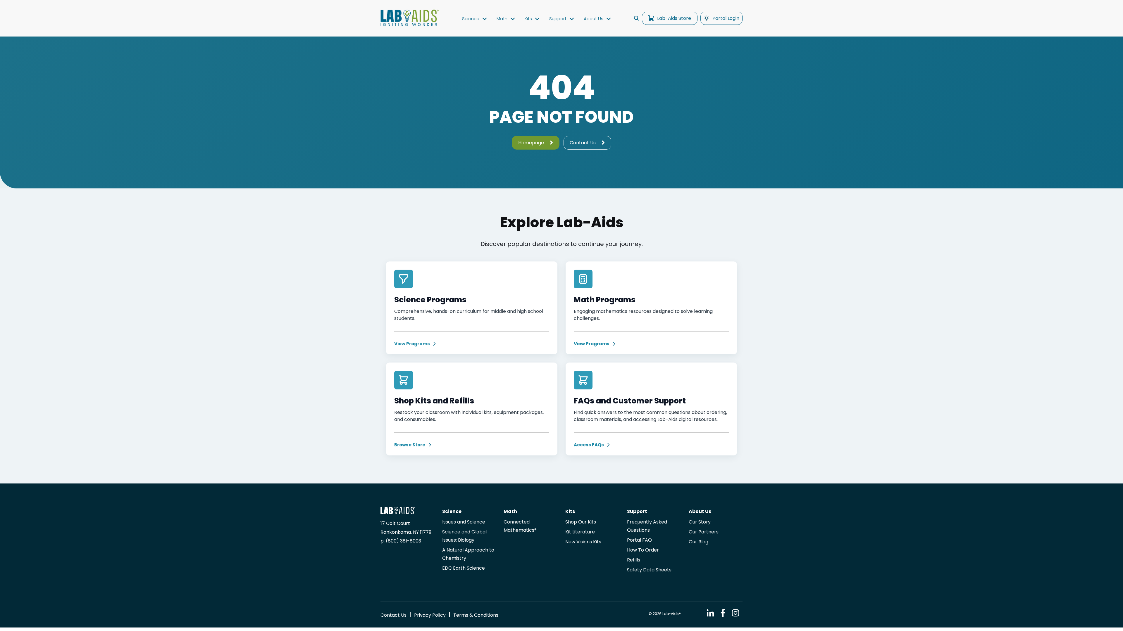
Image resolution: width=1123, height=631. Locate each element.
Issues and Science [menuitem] (463, 522)
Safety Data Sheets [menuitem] (649, 569)
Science (470, 18)
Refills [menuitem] (633, 560)
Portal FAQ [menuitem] (639, 540)
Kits (528, 18)
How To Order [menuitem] (643, 550)
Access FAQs (589, 445)
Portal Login (725, 18)
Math (502, 18)
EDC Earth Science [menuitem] (463, 568)
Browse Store (409, 445)
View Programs (412, 344)
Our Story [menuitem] (700, 522)
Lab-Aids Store (674, 18)
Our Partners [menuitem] (704, 531)
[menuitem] (393, 615)
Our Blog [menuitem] (698, 541)
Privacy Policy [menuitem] (430, 615)
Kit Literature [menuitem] (580, 531)
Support (557, 18)
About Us (593, 18)
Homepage (531, 142)
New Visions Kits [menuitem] (583, 541)
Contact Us (583, 142)
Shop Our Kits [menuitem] (580, 522)
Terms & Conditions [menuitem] (475, 615)
